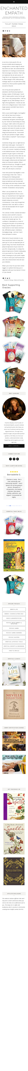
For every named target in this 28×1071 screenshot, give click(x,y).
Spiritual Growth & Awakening (14, 646)
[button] (14, 2)
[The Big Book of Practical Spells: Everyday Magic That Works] (14, 854)
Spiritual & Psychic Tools (14, 641)
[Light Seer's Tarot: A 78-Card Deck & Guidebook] (14, 595)
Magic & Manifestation (14, 618)
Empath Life (14, 609)
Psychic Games (14, 628)
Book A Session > (14, 445)
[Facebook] (3, 31)
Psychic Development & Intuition (14, 623)
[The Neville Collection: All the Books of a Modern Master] (14, 719)
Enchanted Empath (14, 10)
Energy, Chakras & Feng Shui (17, 280)
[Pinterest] (5, 31)
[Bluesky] (7, 31)
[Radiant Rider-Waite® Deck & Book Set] (14, 571)
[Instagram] (9, 31)
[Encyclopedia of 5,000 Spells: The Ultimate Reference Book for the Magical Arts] (14, 820)
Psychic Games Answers (14, 632)
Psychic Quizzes (14, 637)
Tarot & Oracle (14, 650)
